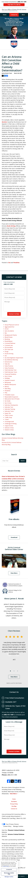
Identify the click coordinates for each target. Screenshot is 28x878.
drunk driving (11, 226)
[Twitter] (12, 781)
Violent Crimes (9, 430)
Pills (6, 393)
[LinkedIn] (15, 781)
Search (23, 460)
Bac (6, 333)
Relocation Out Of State (12, 399)
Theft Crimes (9, 415)
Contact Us (14, 15)
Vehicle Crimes (9, 428)
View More (14, 573)
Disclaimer (14, 801)
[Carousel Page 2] (14, 671)
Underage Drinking (10, 423)
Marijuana (8, 382)
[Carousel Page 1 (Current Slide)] (10, 671)
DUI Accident (9, 347)
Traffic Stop (8, 417)
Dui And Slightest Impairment (14, 358)
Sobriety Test (9, 407)
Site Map (14, 806)
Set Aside (7, 401)
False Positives (9, 368)
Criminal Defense (10, 343)
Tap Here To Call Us (14, 4)
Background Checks (11, 335)
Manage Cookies (18, 826)
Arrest (7, 329)
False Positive (9, 366)
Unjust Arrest (9, 426)
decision (4, 122)
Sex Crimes (8, 403)
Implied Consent (10, 380)
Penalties (16, 262)
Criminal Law (9, 345)
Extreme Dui (8, 362)
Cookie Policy (7, 826)
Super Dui (8, 413)
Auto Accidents (9, 331)
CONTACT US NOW (14, 277)
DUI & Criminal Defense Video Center (14, 548)
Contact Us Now (14, 314)
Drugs (6, 351)
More (23, 15)
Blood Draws (8, 337)
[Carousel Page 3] (17, 671)
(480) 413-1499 (12, 775)
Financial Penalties (10, 374)
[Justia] (19, 781)
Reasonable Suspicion (11, 397)
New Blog (8, 388)
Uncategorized (9, 421)
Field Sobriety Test (10, 370)
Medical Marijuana (10, 384)
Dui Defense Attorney (11, 360)
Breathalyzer (9, 341)
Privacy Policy (14, 804)
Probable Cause (9, 395)
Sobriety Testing (10, 409)
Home (4, 15)
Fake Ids (7, 364)
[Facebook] (8, 781)
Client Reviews (14, 631)
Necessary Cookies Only (9, 873)
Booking (7, 339)
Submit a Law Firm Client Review (14, 683)
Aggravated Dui (9, 327)
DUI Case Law (9, 349)
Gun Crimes (8, 376)
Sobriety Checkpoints (11, 405)
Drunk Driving (9, 353)
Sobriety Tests (9, 411)
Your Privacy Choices (12, 824)
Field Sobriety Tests (11, 372)
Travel (7, 419)
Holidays (7, 378)
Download (14, 537)
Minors (7, 386)
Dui (9, 262)
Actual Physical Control (12, 325)
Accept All (9, 869)
